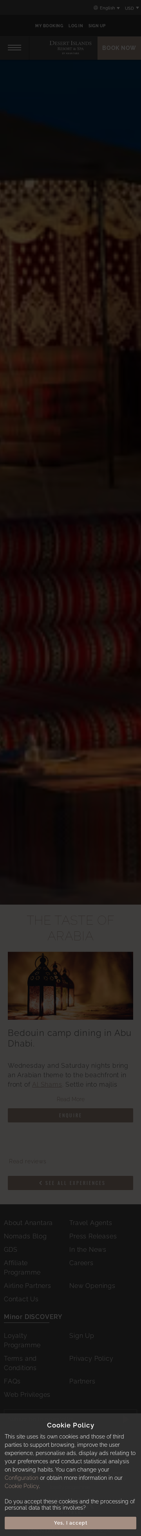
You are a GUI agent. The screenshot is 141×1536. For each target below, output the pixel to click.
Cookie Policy (22, 1486)
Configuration (21, 1478)
